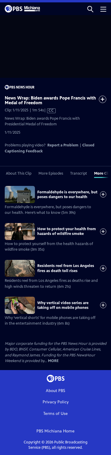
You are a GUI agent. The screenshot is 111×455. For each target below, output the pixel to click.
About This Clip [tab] (18, 173)
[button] (90, 8)
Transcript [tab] (78, 173)
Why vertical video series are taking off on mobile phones (63, 305)
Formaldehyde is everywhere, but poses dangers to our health (67, 194)
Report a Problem (62, 145)
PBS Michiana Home (55, 431)
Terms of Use (55, 413)
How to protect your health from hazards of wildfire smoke (66, 231)
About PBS (55, 390)
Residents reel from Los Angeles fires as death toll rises (65, 268)
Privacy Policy (56, 402)
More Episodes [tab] (50, 173)
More (53, 361)
